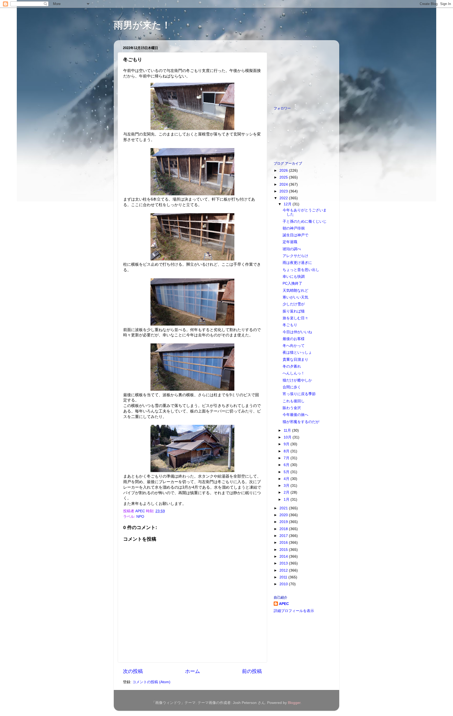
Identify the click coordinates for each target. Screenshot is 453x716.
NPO (140, 517)
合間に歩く (292, 387)
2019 (284, 522)
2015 (284, 550)
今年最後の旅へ (295, 415)
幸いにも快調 (294, 277)
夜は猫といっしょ (297, 352)
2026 (284, 171)
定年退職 (290, 242)
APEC (284, 604)
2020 (284, 515)
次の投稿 (133, 671)
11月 (288, 430)
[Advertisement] (300, 70)
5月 (287, 472)
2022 (284, 198)
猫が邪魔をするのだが (301, 422)
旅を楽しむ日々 (295, 318)
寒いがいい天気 (295, 297)
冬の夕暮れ (292, 366)
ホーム (192, 671)
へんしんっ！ (294, 373)
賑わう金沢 (292, 408)
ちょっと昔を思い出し (301, 270)
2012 (284, 570)
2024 (284, 184)
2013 (284, 563)
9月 (287, 444)
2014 (284, 556)
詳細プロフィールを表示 (294, 611)
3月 (287, 486)
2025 (284, 177)
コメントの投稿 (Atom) (151, 682)
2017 (284, 536)
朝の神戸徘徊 (294, 228)
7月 (287, 458)
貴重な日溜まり (295, 360)
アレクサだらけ (295, 256)
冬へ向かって (294, 346)
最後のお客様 (294, 339)
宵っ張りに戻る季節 (299, 394)
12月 (288, 204)
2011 (283, 577)
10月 (288, 437)
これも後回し (294, 401)
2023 (284, 191)
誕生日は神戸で (295, 235)
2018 (284, 529)
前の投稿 (252, 671)
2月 (287, 492)
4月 (287, 479)
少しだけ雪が (294, 304)
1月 (287, 499)
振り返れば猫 (294, 311)
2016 (284, 543)
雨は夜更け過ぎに (297, 263)
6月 (287, 465)
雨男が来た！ (142, 25)
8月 (287, 451)
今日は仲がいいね (297, 332)
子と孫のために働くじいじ (305, 221)
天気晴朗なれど (295, 290)
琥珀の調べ (292, 249)
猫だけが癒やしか (297, 380)
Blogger (294, 703)
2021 (284, 508)
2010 (284, 584)
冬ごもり (290, 325)
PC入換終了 (292, 283)
